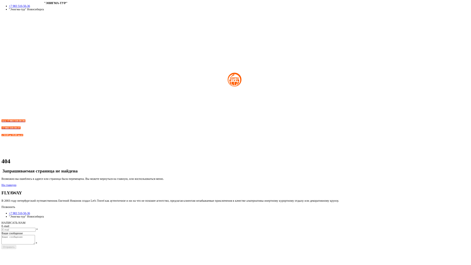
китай (5, 22)
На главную (8, 185)
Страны (49, 9)
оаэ (3, 26)
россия (5, 29)
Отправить (9, 247)
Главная (49, 6)
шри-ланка (8, 39)
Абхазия (49, 13)
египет (5, 19)
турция (5, 32)
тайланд (6, 36)
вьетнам (6, 16)
